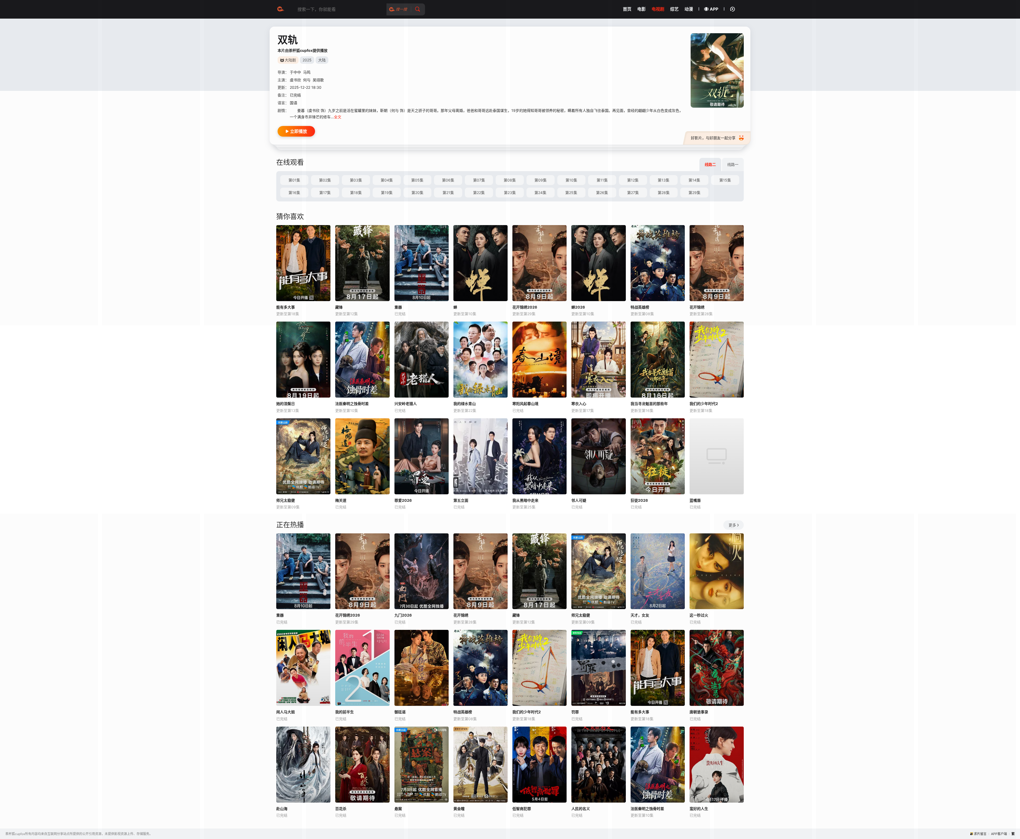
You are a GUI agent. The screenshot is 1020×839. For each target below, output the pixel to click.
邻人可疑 (578, 500)
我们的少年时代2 (704, 403)
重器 (280, 615)
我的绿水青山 (464, 403)
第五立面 (460, 500)
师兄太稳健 (285, 500)
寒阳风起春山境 (525, 403)
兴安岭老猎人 (405, 403)
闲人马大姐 (285, 712)
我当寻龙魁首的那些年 (649, 403)
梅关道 (340, 500)
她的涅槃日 (285, 403)
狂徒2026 (639, 500)
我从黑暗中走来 (525, 500)
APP (714, 9)
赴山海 (281, 808)
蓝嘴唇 (695, 500)
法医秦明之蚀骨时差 (352, 403)
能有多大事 (285, 307)
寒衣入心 (578, 403)
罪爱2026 (403, 500)
